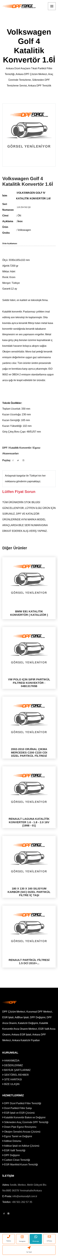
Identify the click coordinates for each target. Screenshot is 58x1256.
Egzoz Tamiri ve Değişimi (18, 1136)
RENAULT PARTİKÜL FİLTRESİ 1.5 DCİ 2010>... (29, 961)
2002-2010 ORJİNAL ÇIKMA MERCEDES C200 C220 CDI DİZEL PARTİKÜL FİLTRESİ (29, 752)
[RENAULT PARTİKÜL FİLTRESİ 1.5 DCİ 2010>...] (29, 928)
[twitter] (18, 460)
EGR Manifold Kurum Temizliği (21, 1164)
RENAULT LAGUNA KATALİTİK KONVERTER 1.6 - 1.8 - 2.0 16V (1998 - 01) (29, 822)
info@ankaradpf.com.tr (24, 1196)
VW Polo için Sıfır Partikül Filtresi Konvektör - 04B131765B (29, 683)
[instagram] (23, 460)
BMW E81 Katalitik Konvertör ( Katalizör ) (29, 613)
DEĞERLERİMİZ (13, 1065)
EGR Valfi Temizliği (14, 1150)
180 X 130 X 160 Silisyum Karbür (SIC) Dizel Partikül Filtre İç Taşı (29, 892)
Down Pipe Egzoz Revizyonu (20, 1127)
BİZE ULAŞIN (11, 1084)
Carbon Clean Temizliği (17, 1160)
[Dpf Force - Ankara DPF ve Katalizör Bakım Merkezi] (19, 6)
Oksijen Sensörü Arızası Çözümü (22, 1131)
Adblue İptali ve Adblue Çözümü (21, 1145)
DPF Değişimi (12, 1155)
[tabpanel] (29, 130)
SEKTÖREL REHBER (16, 1075)
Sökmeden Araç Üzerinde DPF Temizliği (26, 1122)
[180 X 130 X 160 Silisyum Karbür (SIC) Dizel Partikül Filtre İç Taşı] (29, 858)
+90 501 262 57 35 (22, 1202)
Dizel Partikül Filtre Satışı (18, 1108)
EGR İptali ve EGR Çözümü (19, 1112)
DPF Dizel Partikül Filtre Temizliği (22, 1103)
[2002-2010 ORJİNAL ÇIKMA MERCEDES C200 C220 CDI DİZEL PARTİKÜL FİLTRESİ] (29, 719)
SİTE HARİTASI (13, 1079)
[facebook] (13, 460)
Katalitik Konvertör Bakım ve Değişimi (24, 1117)
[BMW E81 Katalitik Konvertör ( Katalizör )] (29, 579)
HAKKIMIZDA (11, 1060)
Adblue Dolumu (12, 1141)
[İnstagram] (8, 1213)
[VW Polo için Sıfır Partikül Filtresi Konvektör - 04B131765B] (29, 649)
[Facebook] (4, 1213)
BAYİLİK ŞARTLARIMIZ (17, 1070)
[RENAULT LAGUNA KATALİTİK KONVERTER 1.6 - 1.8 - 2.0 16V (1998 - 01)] (29, 788)
